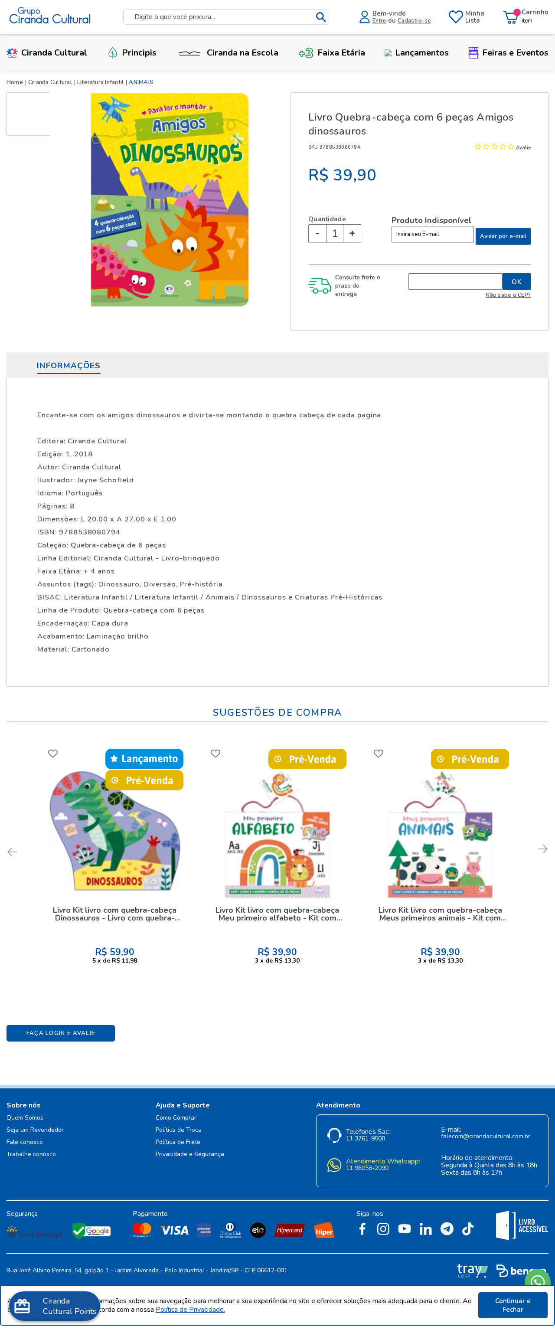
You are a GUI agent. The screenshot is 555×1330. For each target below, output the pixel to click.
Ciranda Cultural (54, 53)
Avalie (523, 147)
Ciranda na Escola (242, 53)
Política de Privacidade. (190, 1309)
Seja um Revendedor (35, 1130)
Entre (379, 21)
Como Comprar (176, 1118)
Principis (139, 53)
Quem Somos (25, 1118)
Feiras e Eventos (515, 53)
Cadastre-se (414, 21)
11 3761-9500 (365, 1139)
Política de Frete (178, 1142)
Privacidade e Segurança (190, 1154)
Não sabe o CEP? (508, 294)
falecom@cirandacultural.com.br (485, 1136)
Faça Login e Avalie (60, 1033)
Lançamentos (422, 53)
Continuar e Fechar (513, 1305)
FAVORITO (53, 753)
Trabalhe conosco (31, 1154)
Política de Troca (179, 1130)
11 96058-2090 (367, 1168)
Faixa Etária (341, 53)
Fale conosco (25, 1142)
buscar (321, 17)
